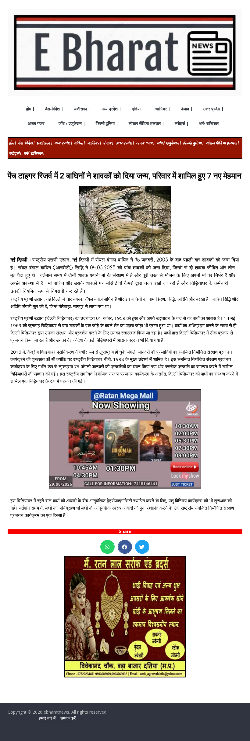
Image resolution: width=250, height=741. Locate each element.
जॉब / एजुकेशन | (72, 123)
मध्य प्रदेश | (111, 109)
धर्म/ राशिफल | (210, 123)
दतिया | (138, 109)
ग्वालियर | (162, 109)
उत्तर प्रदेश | (213, 109)
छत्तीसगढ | (82, 109)
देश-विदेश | (54, 109)
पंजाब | (187, 109)
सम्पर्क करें (68, 718)
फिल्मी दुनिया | (107, 123)
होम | (30, 109)
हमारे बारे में (47, 718)
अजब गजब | (38, 123)
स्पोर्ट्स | (182, 123)
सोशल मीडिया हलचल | (146, 123)
